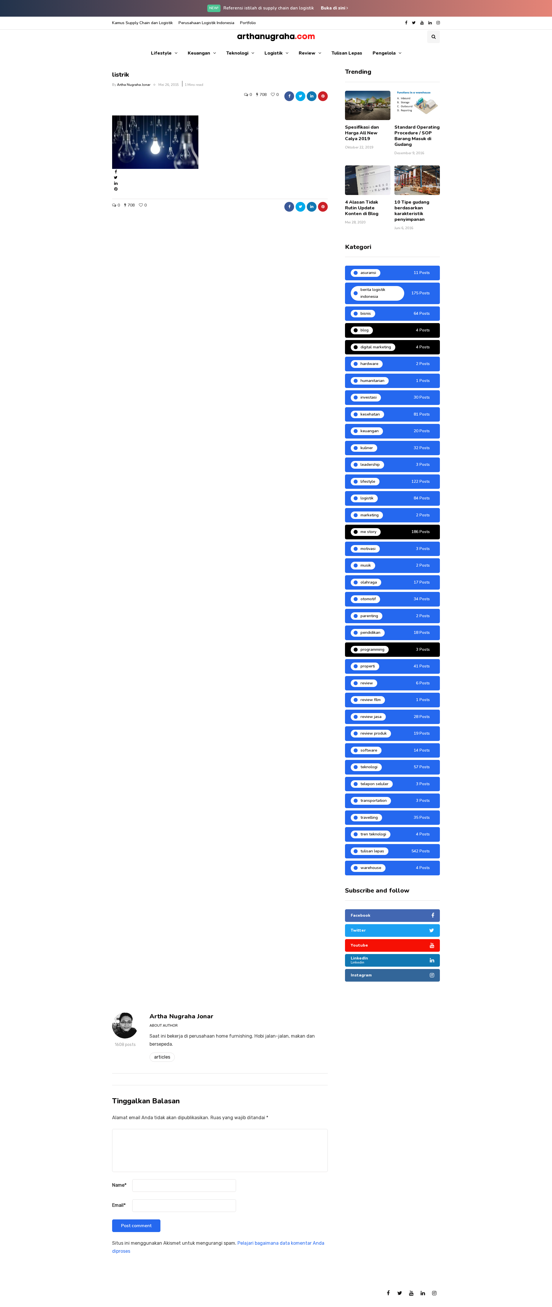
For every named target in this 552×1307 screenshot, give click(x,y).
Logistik (273, 53)
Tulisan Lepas (346, 53)
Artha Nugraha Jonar (133, 84)
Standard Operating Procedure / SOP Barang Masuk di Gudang (417, 136)
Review (307, 53)
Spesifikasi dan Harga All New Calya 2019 (362, 133)
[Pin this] (323, 96)
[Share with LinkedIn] (312, 96)
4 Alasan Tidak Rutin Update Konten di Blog (361, 208)
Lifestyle (161, 53)
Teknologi (237, 53)
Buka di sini (333, 8)
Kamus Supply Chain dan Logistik (142, 23)
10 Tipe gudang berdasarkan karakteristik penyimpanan (411, 211)
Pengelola (384, 53)
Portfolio (248, 23)
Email (119, 1205)
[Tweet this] (300, 96)
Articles (162, 1057)
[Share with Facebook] (289, 96)
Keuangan (199, 53)
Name (119, 1185)
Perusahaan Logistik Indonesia (206, 23)
